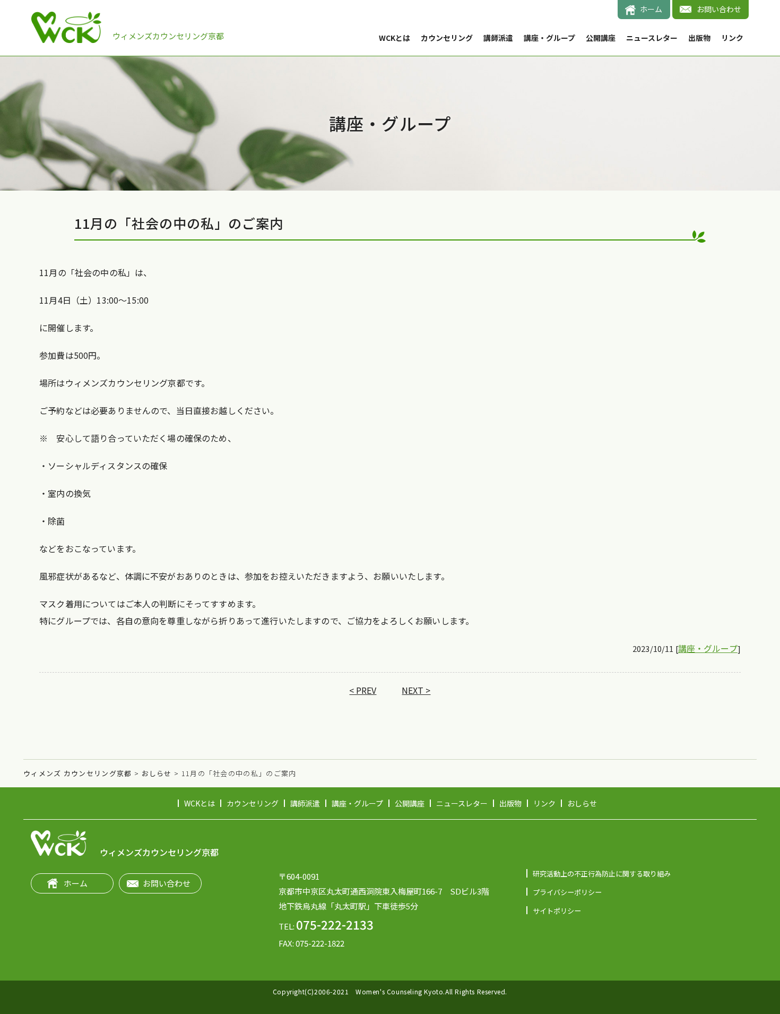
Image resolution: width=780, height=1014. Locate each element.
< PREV (362, 690)
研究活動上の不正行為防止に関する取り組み (602, 874)
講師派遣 (498, 37)
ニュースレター (652, 37)
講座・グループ (549, 37)
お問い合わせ (719, 9)
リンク (732, 37)
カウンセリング (447, 37)
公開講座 (601, 37)
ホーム (651, 9)
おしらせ (582, 803)
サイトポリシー (557, 911)
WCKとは (394, 37)
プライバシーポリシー (567, 892)
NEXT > (416, 690)
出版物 (699, 37)
